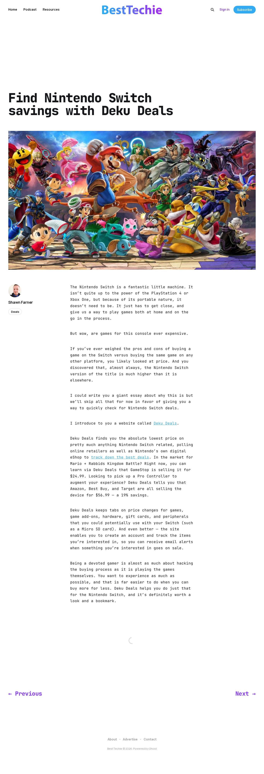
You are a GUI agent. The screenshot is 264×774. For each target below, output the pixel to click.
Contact (150, 739)
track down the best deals (120, 457)
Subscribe (244, 10)
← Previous (25, 693)
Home (12, 9)
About (112, 739)
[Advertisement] (132, 48)
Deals (15, 312)
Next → (245, 693)
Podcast (30, 9)
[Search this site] (212, 10)
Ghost (153, 748)
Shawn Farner (20, 302)
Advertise (130, 739)
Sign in (225, 9)
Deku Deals (165, 423)
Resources (51, 9)
